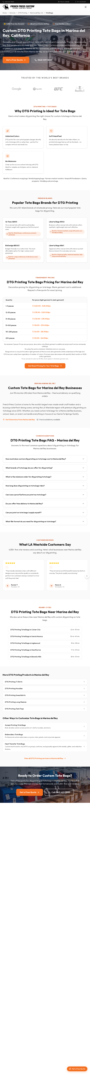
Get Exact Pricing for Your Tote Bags (43, 366)
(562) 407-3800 (45, 60)
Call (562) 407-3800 (60, 792)
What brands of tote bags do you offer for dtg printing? (29, 468)
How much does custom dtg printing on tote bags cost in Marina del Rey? (36, 459)
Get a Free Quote (14, 60)
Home (5, 13)
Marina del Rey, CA (36, 13)
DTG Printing (22, 13)
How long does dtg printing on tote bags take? (25, 486)
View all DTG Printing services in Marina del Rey (43, 758)
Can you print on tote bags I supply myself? (23, 512)
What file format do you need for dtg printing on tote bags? (31, 521)
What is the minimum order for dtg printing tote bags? (28, 477)
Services (12, 13)
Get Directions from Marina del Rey (20, 419)
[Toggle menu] (85, 7)
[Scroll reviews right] (87, 576)
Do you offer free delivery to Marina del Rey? (24, 504)
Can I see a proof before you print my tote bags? (26, 495)
